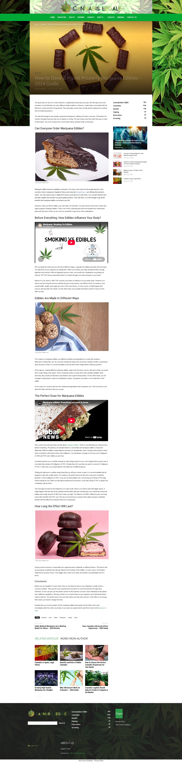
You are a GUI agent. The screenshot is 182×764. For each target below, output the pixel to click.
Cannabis (43, 24)
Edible (56, 617)
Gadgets (90, 17)
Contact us (132, 17)
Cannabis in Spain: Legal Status (132, 178)
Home (36, 24)
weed (75, 617)
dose (50, 617)
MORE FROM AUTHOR (73, 638)
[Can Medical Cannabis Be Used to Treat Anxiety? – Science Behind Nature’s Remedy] (130, 138)
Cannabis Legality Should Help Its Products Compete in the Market (96, 690)
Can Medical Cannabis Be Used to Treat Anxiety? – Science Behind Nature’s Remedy (129, 142)
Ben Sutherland (41, 88)
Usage (70, 617)
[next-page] (39, 696)
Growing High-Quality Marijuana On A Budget (44, 689)
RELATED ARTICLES (46, 638)
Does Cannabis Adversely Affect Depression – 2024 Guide (95, 627)
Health (72, 17)
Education (62, 17)
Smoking (120, 17)
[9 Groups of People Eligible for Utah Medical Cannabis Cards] (117, 155)
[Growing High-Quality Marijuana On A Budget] (46, 678)
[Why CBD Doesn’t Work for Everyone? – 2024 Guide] (71, 678)
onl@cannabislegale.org (77, 753)
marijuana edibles (73, 445)
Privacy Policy (120, 721)
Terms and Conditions (122, 725)
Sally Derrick (119, 147)
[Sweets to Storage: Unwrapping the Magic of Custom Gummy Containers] (117, 164)
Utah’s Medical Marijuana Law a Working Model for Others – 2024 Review (50, 627)
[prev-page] (36, 696)
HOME (52, 17)
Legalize (111, 17)
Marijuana (63, 617)
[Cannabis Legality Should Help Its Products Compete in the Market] (96, 678)
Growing (81, 17)
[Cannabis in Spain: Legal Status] (46, 653)
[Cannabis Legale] (91, 7)
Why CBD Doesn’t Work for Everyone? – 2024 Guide (70, 689)
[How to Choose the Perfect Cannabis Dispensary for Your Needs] (96, 653)
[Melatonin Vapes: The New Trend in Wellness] (117, 172)
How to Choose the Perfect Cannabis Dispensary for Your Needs (95, 664)
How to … (101, 17)
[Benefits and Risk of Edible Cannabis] (71, 653)
